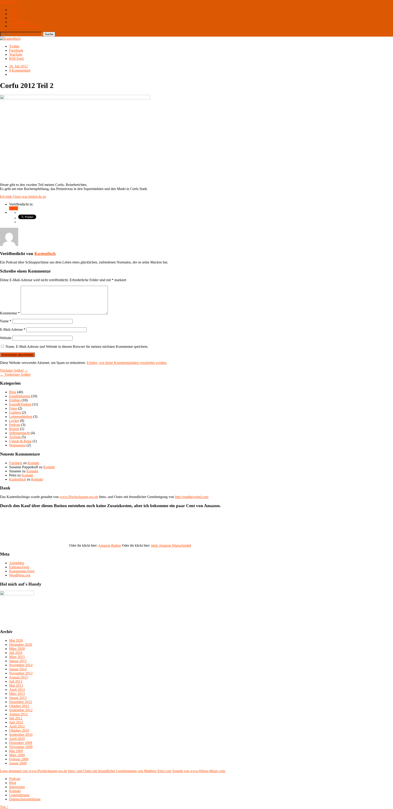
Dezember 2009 (20, 743)
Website (5, 338)
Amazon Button (109, 545)
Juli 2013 (15, 681)
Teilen (13, 208)
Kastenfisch (45, 253)
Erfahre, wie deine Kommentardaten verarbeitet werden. (127, 363)
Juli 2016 (15, 653)
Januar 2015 (18, 661)
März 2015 (17, 657)
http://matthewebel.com (191, 497)
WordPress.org (19, 575)
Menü (14, 2)
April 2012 (17, 726)
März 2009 (17, 755)
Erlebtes (15, 400)
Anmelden (16, 563)
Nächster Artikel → (14, 370)
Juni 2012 (16, 722)
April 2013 (17, 689)
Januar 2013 (18, 698)
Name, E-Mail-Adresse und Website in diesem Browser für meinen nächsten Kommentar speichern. (76, 346)
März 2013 (17, 694)
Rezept (14, 429)
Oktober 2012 (19, 706)
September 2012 (21, 710)
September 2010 (21, 734)
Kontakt (15, 18)
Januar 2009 (18, 763)
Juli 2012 (15, 718)
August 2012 (18, 714)
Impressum (17, 787)
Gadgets (15, 412)
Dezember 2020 (20, 644)
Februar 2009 (18, 759)
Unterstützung (19, 22)
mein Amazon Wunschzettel (171, 545)
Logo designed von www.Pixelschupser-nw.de (33, 771)
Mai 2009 (16, 751)
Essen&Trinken (20, 404)
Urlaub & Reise (20, 441)
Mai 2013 (16, 685)
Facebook (16, 50)
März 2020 (17, 649)
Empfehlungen (19, 396)
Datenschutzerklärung (24, 26)
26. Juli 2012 (18, 66)
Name (5, 321)
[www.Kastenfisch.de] (17, 594)
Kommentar (10, 313)
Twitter (14, 46)
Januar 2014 (18, 669)
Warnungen (17, 445)
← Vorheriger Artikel (15, 374)
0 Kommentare (19, 70)
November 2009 (21, 747)
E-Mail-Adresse (12, 329)
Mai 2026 (16, 640)
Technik (15, 437)
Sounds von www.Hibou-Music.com (198, 771)
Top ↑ (4, 807)
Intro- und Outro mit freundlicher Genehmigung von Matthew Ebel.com (119, 771)
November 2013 (21, 673)
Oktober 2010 (19, 730)
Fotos (13, 408)
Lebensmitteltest (20, 416)
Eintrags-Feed (19, 567)
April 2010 (17, 739)
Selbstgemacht (19, 433)
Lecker (14, 421)
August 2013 (18, 677)
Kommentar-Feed (21, 571)
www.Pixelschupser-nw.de (79, 497)
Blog (12, 14)
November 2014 (21, 665)
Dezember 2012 (20, 702)
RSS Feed (16, 58)
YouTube (15, 54)
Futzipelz (15, 463)
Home (4, 2)
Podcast (14, 10)
